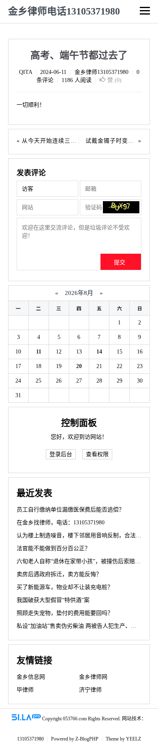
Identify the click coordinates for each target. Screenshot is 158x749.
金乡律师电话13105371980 (64, 11)
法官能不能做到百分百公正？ (53, 548)
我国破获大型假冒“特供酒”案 (53, 600)
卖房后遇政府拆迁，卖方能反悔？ (59, 574)
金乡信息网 (31, 677)
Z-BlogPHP (86, 739)
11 (38, 352)
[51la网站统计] (26, 719)
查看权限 (97, 454)
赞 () (114, 80)
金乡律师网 (93, 677)
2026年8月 (79, 293)
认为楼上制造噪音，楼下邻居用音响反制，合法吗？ (82, 535)
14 (99, 352)
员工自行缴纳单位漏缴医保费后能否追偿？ (70, 510)
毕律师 (25, 690)
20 (79, 366)
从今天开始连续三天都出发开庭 (64, 141)
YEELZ (133, 739)
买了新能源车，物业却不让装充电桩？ (65, 587)
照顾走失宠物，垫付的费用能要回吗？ (65, 613)
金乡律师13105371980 (101, 72)
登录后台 (60, 454)
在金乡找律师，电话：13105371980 (61, 523)
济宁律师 (90, 690)
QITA (25, 72)
